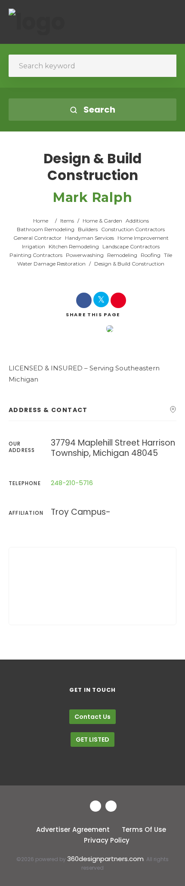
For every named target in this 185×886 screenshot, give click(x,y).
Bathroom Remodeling (45, 229)
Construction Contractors (133, 229)
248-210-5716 (72, 482)
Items (67, 220)
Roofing (150, 255)
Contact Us (92, 716)
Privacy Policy (107, 840)
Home (40, 220)
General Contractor (37, 238)
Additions (137, 220)
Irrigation (33, 246)
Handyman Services (89, 238)
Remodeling (122, 255)
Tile (168, 255)
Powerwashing (85, 255)
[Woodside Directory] (37, 22)
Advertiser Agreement (73, 829)
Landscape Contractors (131, 246)
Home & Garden (102, 220)
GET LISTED (92, 739)
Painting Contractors (35, 255)
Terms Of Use (144, 829)
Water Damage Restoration (51, 263)
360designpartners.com (105, 858)
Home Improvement (143, 238)
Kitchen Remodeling (74, 246)
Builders (88, 229)
